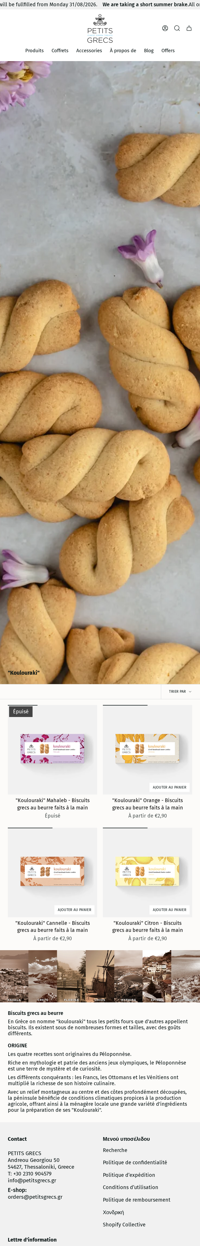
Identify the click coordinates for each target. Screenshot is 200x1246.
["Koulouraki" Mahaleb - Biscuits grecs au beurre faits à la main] (52, 750)
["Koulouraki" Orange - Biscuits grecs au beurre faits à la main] (147, 750)
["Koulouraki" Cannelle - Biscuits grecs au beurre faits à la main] (52, 872)
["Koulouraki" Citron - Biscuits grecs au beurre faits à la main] (147, 872)
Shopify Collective (124, 1225)
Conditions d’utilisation (130, 1187)
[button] (34, 51)
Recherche (115, 1150)
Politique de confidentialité (135, 1163)
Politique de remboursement (136, 1200)
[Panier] (189, 28)
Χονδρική (113, 1212)
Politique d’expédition (129, 1175)
